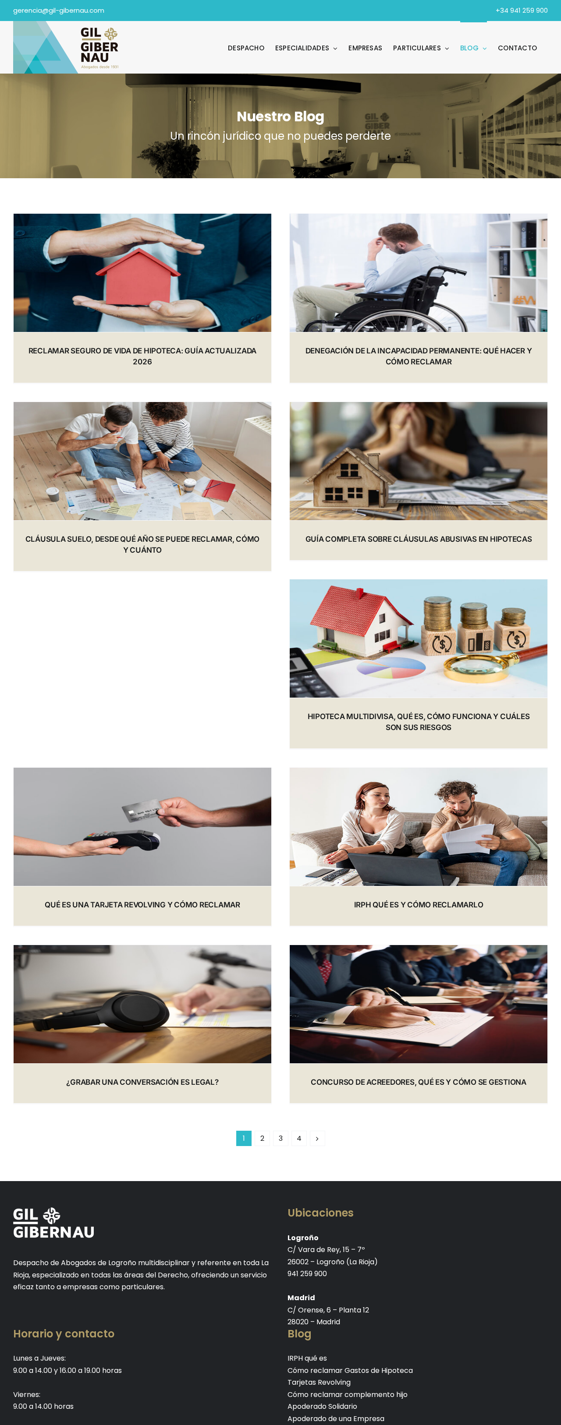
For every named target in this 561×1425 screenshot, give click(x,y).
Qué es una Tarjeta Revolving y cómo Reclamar (142, 904)
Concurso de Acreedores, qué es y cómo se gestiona (418, 1082)
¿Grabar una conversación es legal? (142, 1082)
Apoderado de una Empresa (336, 1419)
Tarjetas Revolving (319, 1382)
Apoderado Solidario (322, 1406)
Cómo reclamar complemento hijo (348, 1395)
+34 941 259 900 (522, 10)
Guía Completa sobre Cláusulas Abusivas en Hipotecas (418, 539)
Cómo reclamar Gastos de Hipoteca (350, 1370)
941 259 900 (307, 1274)
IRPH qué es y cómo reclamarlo (418, 904)
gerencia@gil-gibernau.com (58, 10)
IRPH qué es (307, 1358)
